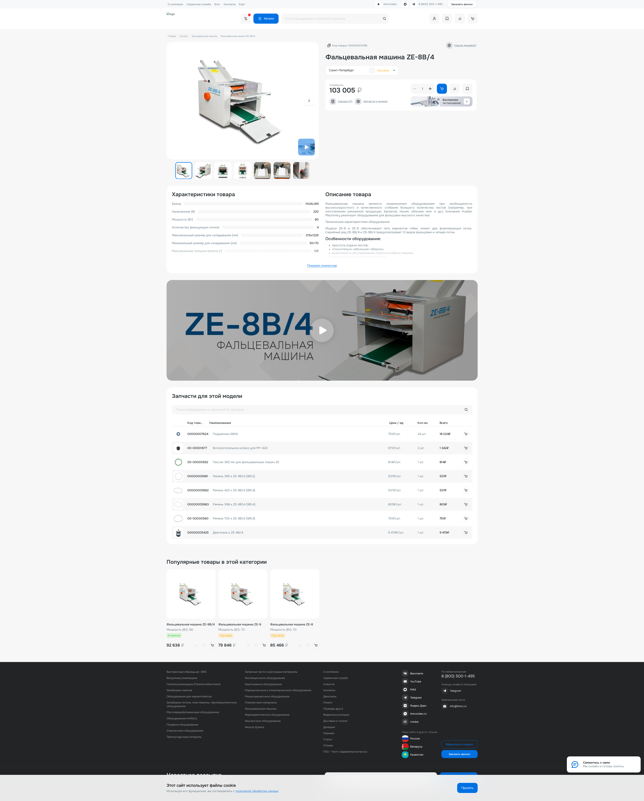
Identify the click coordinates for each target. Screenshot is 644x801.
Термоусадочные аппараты (184, 737)
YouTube (415, 681)
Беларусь (416, 746)
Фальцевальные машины (204, 36)
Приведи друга (333, 708)
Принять (467, 788)
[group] (243, 100)
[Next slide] (309, 100)
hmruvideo (390, 4)
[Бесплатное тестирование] (467, 101)
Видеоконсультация (336, 714)
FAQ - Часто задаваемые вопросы (345, 751)
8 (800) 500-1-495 (431, 4)
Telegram (416, 697)
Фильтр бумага (254, 727)
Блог (217, 4)
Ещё (241, 4)
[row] (322, 434)
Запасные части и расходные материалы (271, 672)
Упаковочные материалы (261, 702)
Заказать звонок (462, 4)
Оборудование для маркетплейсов (189, 696)
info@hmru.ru (458, 706)
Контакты (230, 4)
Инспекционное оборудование (265, 678)
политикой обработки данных (257, 791)
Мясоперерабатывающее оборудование (193, 712)
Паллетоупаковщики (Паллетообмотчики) (194, 684)
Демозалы (329, 696)
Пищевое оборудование (182, 724)
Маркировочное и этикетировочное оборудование (278, 690)
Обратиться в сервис (459, 744)
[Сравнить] (196, 645)
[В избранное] (204, 645)
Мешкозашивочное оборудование (267, 696)
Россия (415, 738)
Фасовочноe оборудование (263, 721)
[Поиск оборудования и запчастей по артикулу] (466, 410)
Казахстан (416, 754)
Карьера (328, 733)
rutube (414, 722)
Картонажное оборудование (263, 684)
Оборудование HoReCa (182, 718)
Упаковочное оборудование (185, 730)
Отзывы (328, 745)
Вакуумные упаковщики (182, 678)
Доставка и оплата (335, 721)
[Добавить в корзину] (466, 434)
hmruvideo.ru (418, 713)
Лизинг (328, 702)
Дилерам (329, 727)
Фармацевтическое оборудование (267, 714)
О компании (175, 4)
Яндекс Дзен (418, 705)
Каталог (184, 36)
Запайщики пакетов (179, 690)
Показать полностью (322, 265)
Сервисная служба (198, 4)
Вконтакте (416, 673)
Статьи (327, 739)
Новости (329, 684)
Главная (172, 36)
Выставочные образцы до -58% (187, 672)
